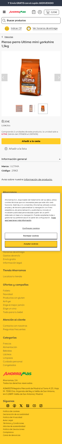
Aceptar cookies (31, 244)
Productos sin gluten (14, 297)
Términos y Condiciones (13, 423)
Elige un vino (9, 308)
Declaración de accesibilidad (16, 414)
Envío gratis (9, 259)
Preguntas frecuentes (14, 329)
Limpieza (8, 357)
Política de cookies (11, 411)
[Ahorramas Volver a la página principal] (19, 12)
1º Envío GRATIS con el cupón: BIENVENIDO (31, 3)
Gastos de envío (11, 255)
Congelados (9, 365)
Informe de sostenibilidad (14, 426)
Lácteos (7, 354)
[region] (31, 222)
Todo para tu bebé (13, 312)
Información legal (12, 262)
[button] (40, 12)
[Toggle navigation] (4, 12)
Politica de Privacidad (12, 417)
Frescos (7, 343)
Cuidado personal (12, 361)
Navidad (8, 294)
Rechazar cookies (31, 236)
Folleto (6, 290)
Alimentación (10, 347)
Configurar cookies (31, 228)
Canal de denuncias (11, 435)
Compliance (8, 432)
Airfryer (7, 301)
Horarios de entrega (14, 252)
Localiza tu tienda (12, 276)
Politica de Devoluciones (13, 429)
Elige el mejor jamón (14, 305)
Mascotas (9, 37)
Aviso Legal (8, 420)
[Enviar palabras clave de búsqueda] (4, 20)
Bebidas (7, 350)
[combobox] (31, 20)
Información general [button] (14, 159)
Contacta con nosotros (15, 325)
